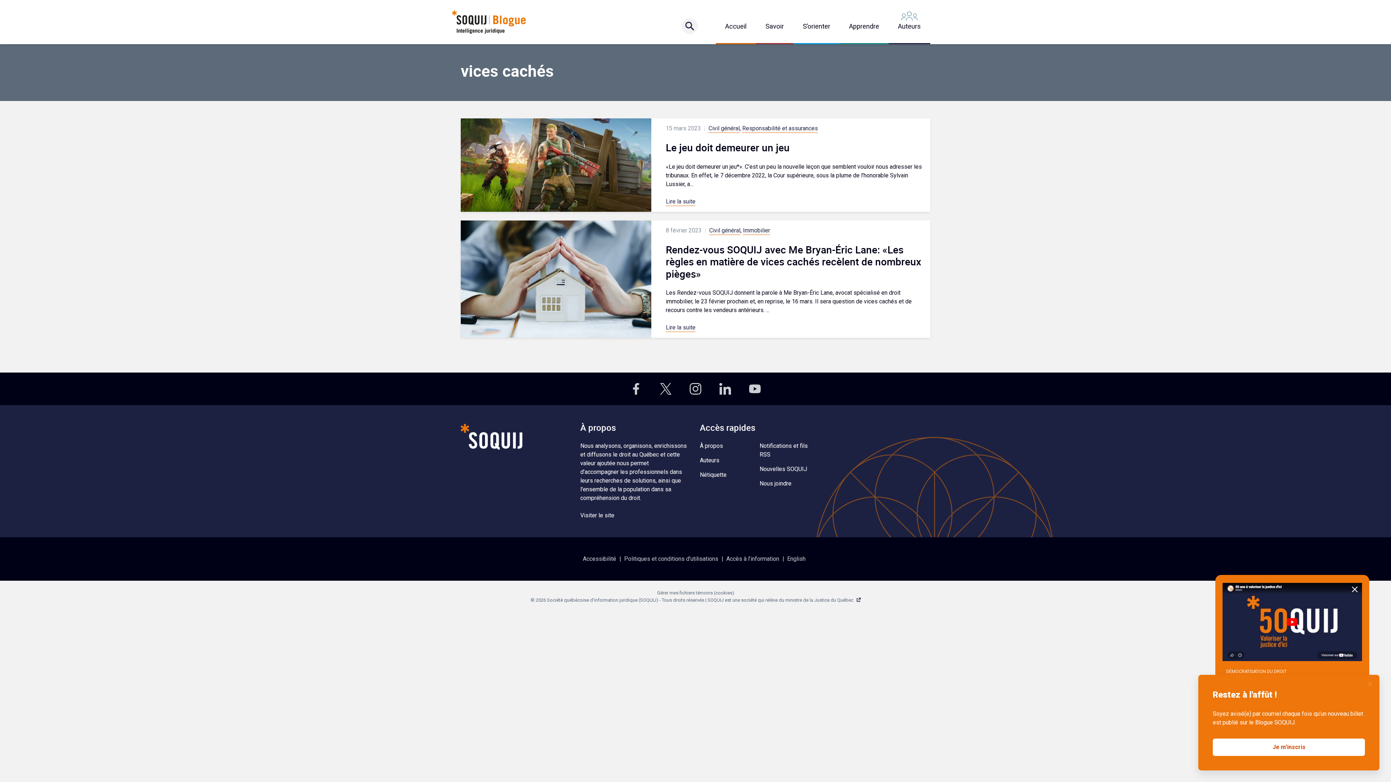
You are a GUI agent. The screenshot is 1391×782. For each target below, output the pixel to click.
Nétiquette (713, 474)
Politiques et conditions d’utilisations (671, 558)
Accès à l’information (752, 558)
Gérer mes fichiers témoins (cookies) (695, 593)
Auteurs (909, 26)
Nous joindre (775, 483)
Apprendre (864, 26)
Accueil (736, 26)
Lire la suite (681, 201)
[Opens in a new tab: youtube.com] (754, 388)
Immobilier (756, 230)
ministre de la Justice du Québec (819, 600)
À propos (711, 445)
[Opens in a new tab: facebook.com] (636, 388)
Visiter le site (597, 515)
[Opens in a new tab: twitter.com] (665, 388)
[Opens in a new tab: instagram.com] (695, 388)
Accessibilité (599, 558)
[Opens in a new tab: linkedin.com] (725, 388)
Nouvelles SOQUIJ (783, 469)
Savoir (774, 26)
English (796, 558)
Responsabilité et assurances (780, 128)
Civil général (724, 128)
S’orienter (816, 26)
